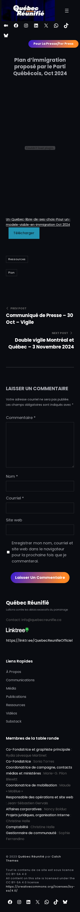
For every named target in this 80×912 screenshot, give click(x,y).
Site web (14, 520)
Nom (12, 476)
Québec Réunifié (27, 602)
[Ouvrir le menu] (66, 10)
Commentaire (21, 417)
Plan (11, 272)
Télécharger (23, 233)
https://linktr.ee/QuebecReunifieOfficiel (39, 640)
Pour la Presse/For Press (53, 44)
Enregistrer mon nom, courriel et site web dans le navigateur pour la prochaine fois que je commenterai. (42, 552)
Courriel (15, 498)
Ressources (17, 259)
